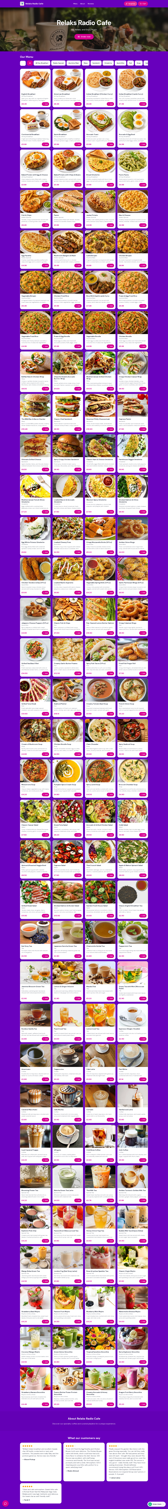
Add (46, 104)
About (82, 4)
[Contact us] (5, 1503)
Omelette (108, 63)
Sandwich (96, 63)
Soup (139, 63)
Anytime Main (73, 63)
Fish (130, 63)
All (30, 63)
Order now (86, 36)
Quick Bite (120, 63)
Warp (86, 63)
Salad (147, 63)
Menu (75, 4)
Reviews (91, 4)
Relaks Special (58, 63)
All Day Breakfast (42, 63)
